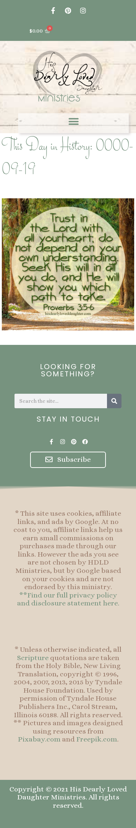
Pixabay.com (39, 739)
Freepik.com (96, 739)
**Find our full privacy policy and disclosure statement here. (68, 599)
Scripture (33, 658)
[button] (73, 121)
